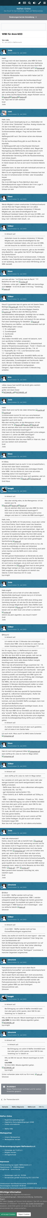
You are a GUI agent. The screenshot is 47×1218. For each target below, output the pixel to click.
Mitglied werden (10, 1152)
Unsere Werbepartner (12, 1137)
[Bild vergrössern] (40, 68)
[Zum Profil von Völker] (4, 227)
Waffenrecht (17, 42)
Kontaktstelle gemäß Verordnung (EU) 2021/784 (22, 1177)
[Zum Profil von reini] (4, 113)
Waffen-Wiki (9, 1129)
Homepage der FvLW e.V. (14, 1150)
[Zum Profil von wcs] (4, 378)
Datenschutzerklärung (25, 1197)
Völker (11, 226)
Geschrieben (17, 53)
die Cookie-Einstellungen (35, 1203)
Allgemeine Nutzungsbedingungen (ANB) (19, 1122)
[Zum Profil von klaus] (4, 198)
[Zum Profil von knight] (4, 490)
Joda (7, 40)
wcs (9, 377)
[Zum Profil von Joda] (4, 51)
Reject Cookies (24, 1214)
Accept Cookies (9, 1214)
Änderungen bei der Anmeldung (21, 17)
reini (10, 111)
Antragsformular (10, 1155)
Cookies (10, 1201)
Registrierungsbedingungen (14, 1120)
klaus (10, 196)
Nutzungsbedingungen (8, 1197)
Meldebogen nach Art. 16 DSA (15, 1175)
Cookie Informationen (12, 1124)
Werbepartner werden (12, 1139)
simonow (12, 885)
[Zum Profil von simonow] (4, 886)
